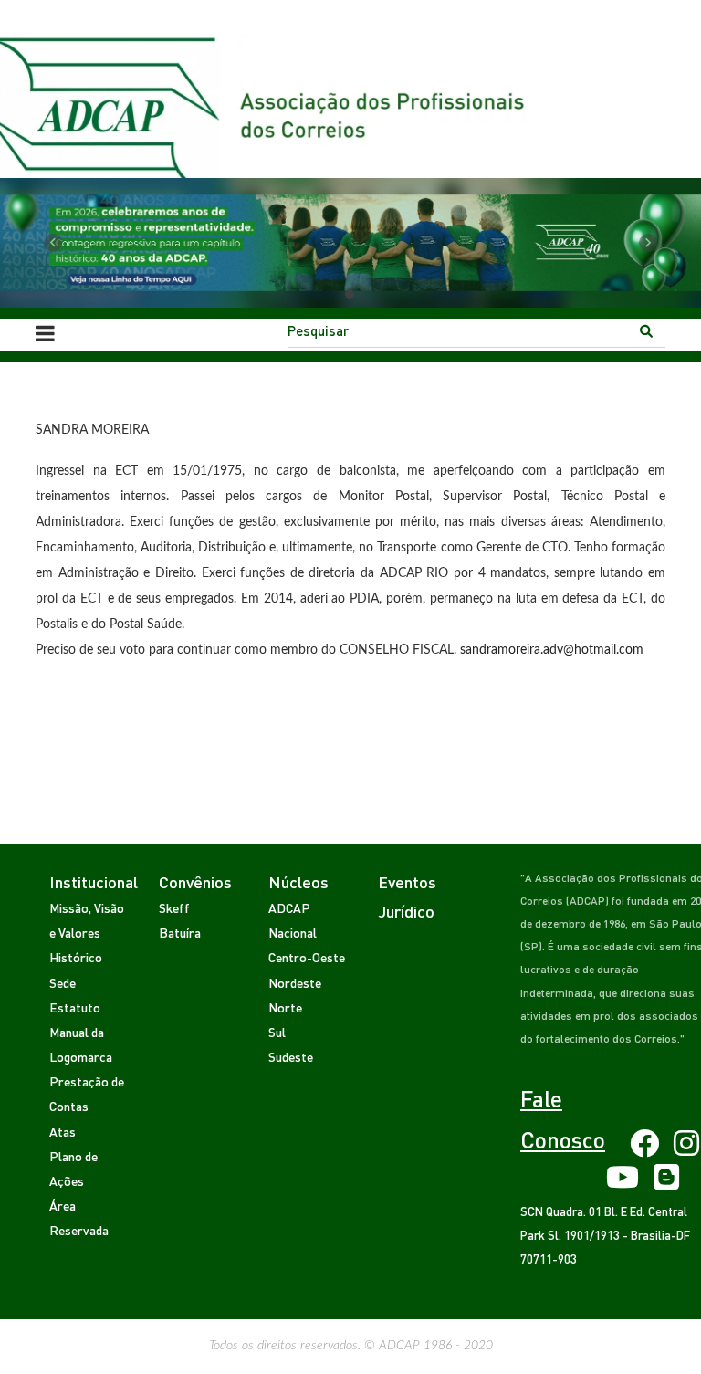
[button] (52, 243)
